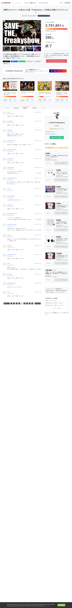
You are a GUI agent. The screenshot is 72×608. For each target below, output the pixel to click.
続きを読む (38, 173)
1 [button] (11, 303)
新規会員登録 (67, 2)
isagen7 (9, 235)
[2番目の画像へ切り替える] (14, 48)
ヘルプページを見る (57, 308)
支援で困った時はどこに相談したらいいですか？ (54, 305)
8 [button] (29, 303)
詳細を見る (49, 163)
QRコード (7, 63)
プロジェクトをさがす (43, 2)
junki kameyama (11, 196)
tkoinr (8, 263)
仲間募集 (34, 108)
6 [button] (24, 303)
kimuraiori (9, 274)
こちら (59, 312)
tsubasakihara (10, 167)
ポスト (7, 61)
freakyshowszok (50, 131)
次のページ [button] (37, 303)
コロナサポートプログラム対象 (43, 15)
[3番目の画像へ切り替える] (21, 48)
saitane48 (9, 130)
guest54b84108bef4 (11, 149)
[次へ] (39, 33)
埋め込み (38, 61)
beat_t (8, 112)
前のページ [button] (7, 303)
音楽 (35, 15)
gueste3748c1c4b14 (11, 140)
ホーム (7, 108)
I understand (61, 605)
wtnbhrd (9, 245)
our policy (47, 605)
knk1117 (9, 188)
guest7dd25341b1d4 (12, 213)
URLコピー (30, 61)
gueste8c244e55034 (11, 178)
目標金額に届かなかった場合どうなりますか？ (54, 302)
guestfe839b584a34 (11, 283)
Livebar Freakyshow (27, 15)
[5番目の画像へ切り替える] (37, 48)
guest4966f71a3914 (11, 254)
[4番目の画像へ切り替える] (29, 48)
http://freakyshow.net (51, 134)
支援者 (25, 108)
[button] (58, 70)
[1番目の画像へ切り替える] (6, 48)
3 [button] (16, 303)
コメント (43, 108)
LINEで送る (22, 61)
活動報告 (16, 108)
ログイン (61, 2)
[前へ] (4, 33)
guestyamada (10, 158)
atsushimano (10, 205)
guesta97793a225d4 (12, 224)
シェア (15, 61)
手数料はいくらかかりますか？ (51, 300)
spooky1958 (10, 121)
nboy (8, 292)
